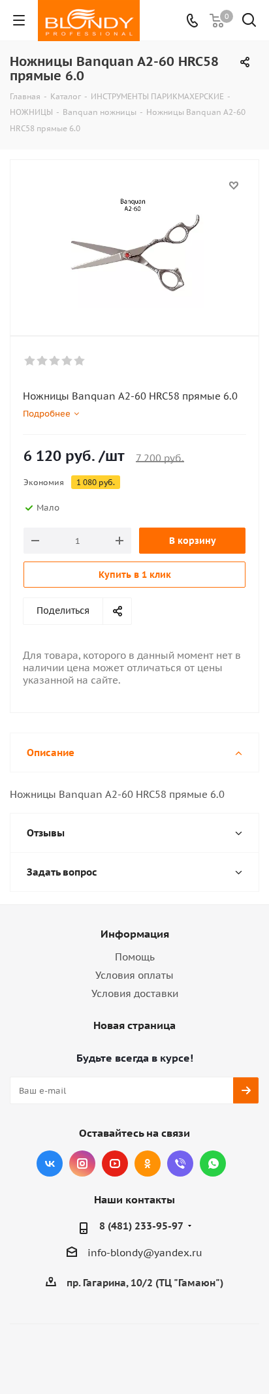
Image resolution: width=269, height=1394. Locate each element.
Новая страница (134, 1025)
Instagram (82, 1163)
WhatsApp (213, 1163)
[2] (43, 361)
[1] (30, 361)
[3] (55, 361)
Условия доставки (134, 993)
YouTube (115, 1163)
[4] (67, 361)
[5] (80, 361)
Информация (135, 933)
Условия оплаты (134, 975)
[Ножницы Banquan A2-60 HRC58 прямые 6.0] (134, 242)
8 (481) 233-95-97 (141, 1226)
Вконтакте (50, 1163)
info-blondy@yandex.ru (144, 1252)
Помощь (135, 957)
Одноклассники (147, 1163)
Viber (180, 1163)
